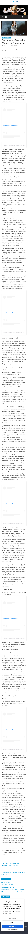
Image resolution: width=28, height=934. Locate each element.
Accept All (12, 926)
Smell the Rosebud (5, 882)
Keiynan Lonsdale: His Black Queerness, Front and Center (10, 864)
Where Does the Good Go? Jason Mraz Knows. (13, 873)
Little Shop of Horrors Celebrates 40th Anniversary (13, 891)
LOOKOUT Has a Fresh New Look (9, 885)
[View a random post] (25, 17)
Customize (12, 918)
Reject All (13, 922)
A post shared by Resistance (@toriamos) (13, 145)
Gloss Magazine (13, 45)
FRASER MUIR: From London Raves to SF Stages (12, 889)
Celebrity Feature (6, 37)
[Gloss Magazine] (14, 6)
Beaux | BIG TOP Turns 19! (7, 887)
